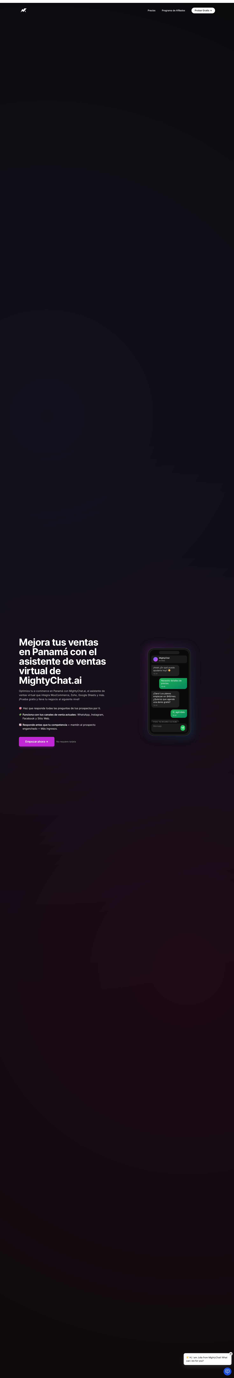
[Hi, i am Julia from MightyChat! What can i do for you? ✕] (227, 1371)
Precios (152, 10)
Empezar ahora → (36, 741)
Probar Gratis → (203, 10)
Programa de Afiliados (173, 10)
